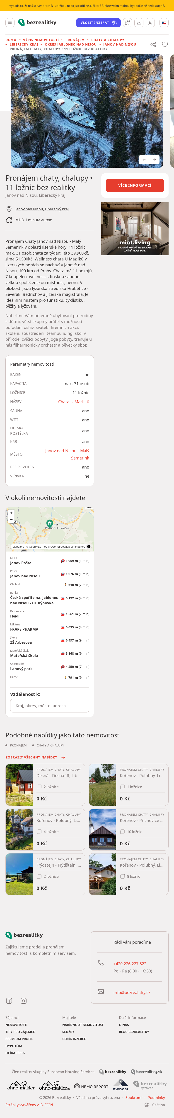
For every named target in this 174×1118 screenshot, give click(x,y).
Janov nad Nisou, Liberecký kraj (42, 209)
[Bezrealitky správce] (150, 1084)
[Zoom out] (11, 519)
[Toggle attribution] (89, 546)
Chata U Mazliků (73, 401)
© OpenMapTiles (36, 546)
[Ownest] (121, 1084)
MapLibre (18, 546)
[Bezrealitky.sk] (146, 1071)
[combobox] (49, 705)
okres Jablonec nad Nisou (71, 44)
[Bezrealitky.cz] (112, 1071)
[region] (50, 529)
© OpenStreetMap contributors (66, 546)
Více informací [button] (135, 185)
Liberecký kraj (24, 44)
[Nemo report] (91, 1085)
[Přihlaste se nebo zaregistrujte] (150, 22)
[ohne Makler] (21, 1084)
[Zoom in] (11, 513)
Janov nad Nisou (119, 44)
